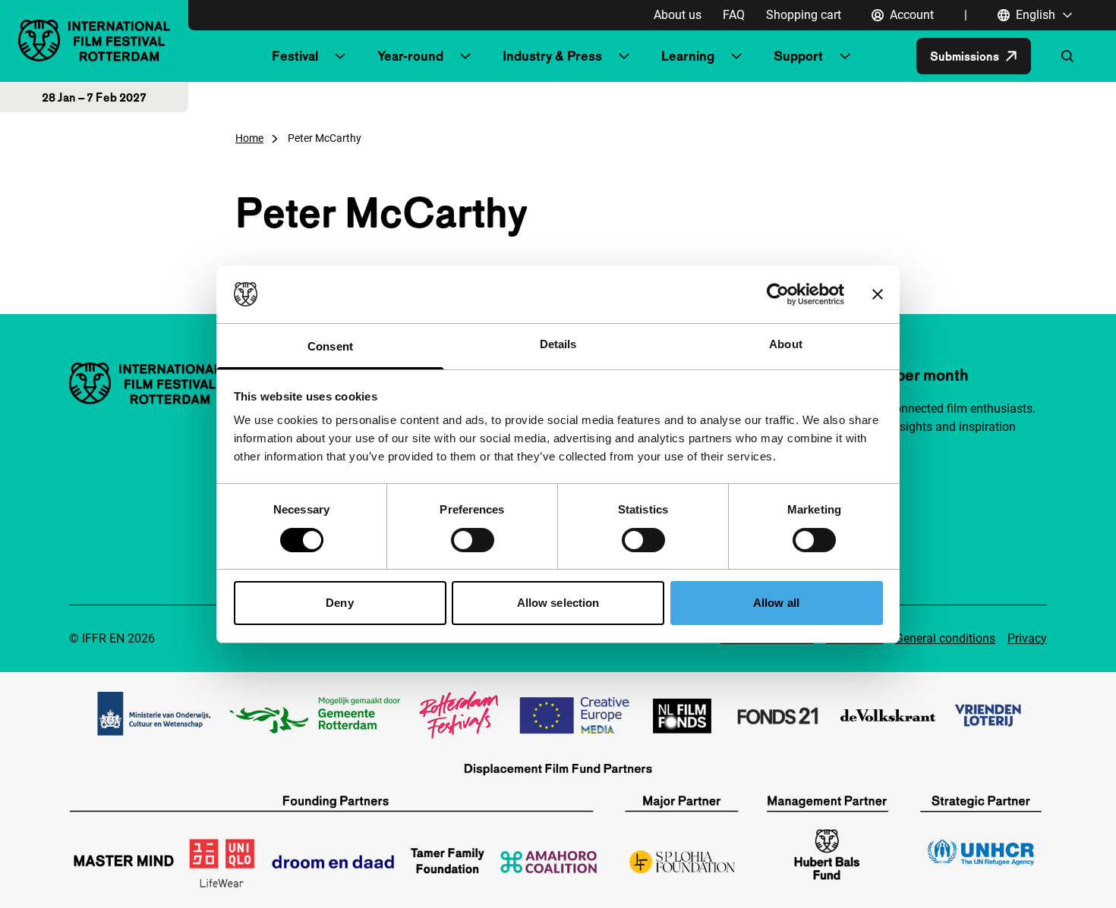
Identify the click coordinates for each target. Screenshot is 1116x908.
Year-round (410, 56)
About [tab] (785, 344)
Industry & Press (552, 56)
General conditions (945, 638)
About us (677, 15)
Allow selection (558, 602)
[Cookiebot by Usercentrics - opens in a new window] (777, 294)
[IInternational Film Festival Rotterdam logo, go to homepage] (94, 40)
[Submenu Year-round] (465, 56)
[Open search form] (1067, 56)
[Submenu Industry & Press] (624, 56)
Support (798, 56)
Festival (295, 56)
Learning (687, 56)
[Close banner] (877, 294)
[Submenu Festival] (340, 56)
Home (249, 138)
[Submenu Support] (845, 56)
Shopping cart (803, 15)
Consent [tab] (330, 346)
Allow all (776, 602)
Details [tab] (558, 344)
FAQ (734, 15)
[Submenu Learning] (736, 56)
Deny (339, 602)
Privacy (1027, 638)
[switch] (472, 540)
